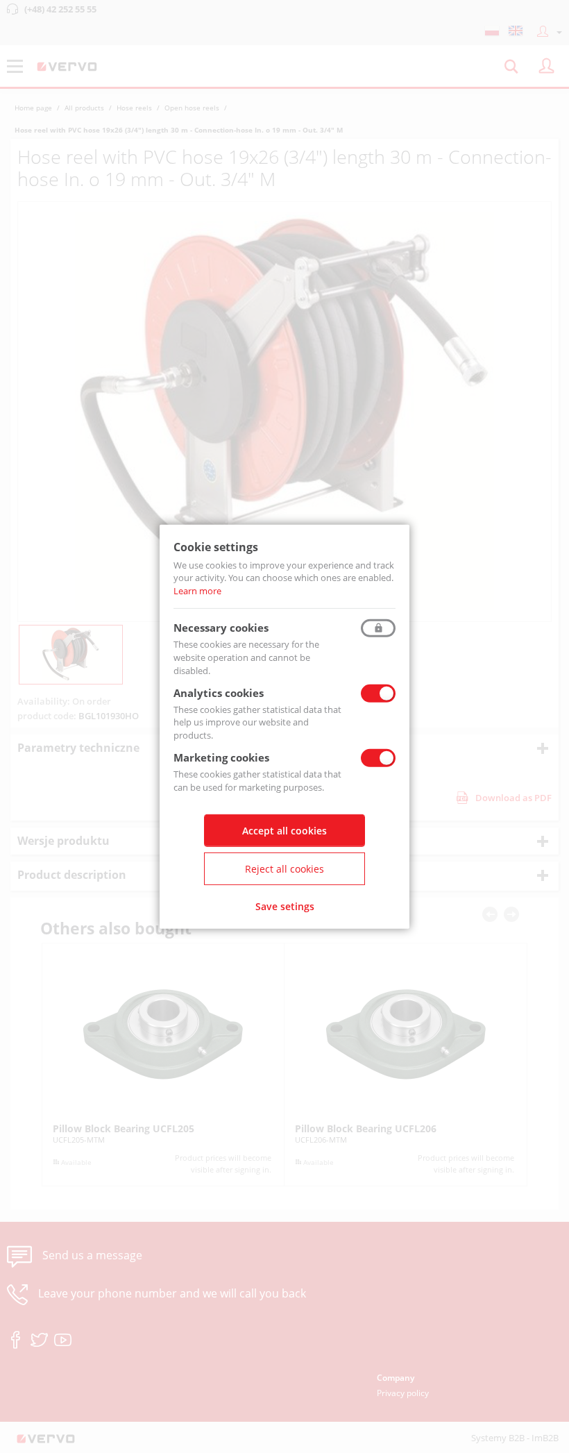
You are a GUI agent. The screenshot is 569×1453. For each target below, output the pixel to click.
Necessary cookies (221, 628)
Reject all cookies (284, 868)
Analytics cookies (218, 692)
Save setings (284, 906)
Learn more (197, 591)
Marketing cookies (221, 757)
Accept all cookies (284, 830)
